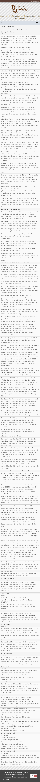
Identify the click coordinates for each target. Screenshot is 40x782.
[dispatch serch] (37, 22)
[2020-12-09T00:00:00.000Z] (26, 29)
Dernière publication (7, 26)
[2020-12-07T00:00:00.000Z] (14, 29)
